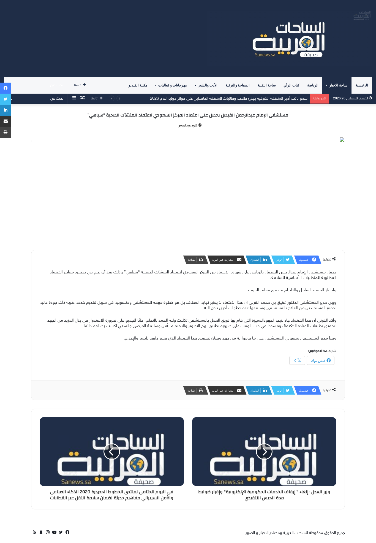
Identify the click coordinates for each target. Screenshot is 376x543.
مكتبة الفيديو (138, 85)
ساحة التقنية (266, 85)
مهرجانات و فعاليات (172, 85)
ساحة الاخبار (338, 85)
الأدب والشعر (207, 85)
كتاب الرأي (291, 85)
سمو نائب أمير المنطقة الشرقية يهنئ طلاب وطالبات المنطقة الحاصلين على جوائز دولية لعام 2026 (228, 98)
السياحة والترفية (237, 85)
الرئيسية (361, 85)
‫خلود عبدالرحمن (187, 125)
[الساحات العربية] (289, 38)
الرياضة (312, 85)
